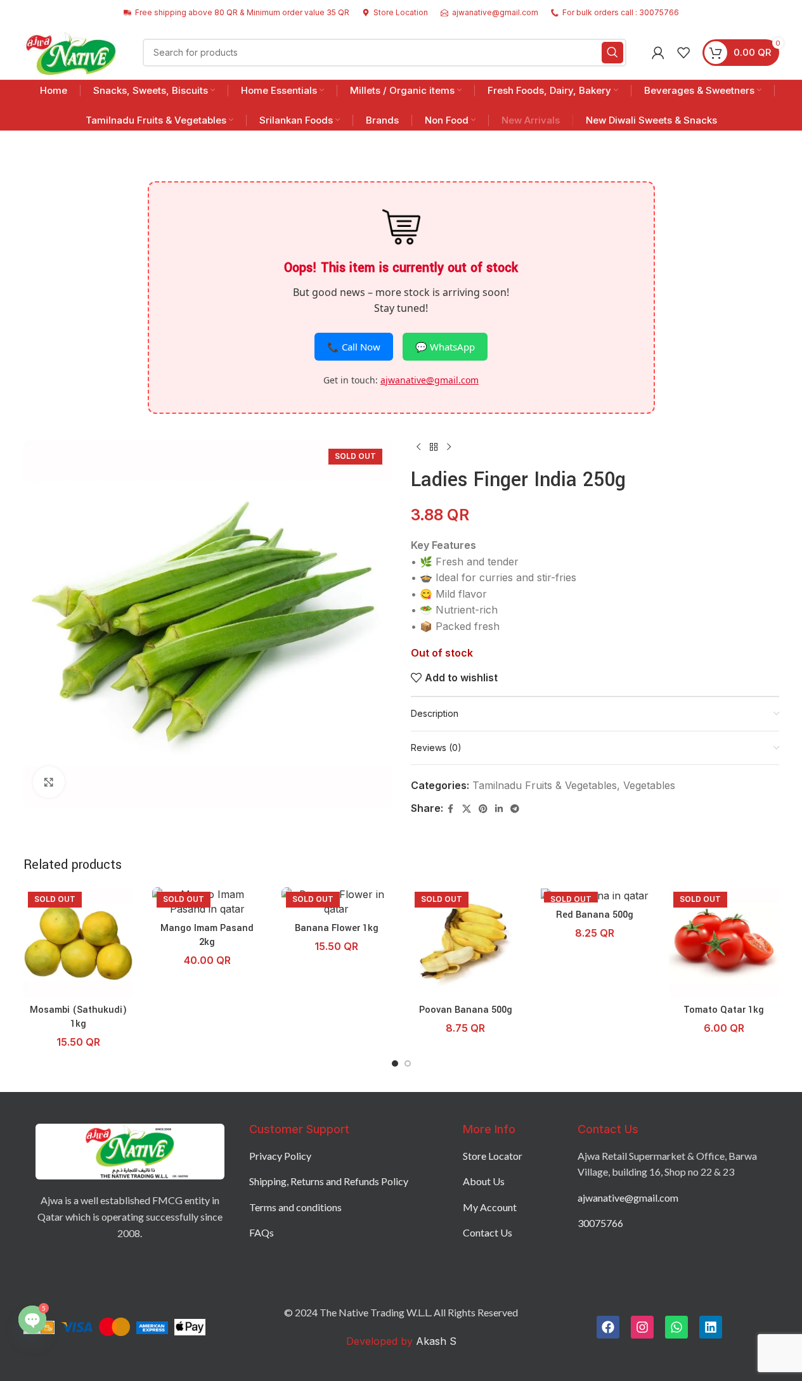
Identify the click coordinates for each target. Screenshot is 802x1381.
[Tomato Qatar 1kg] (724, 942)
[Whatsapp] (676, 1327)
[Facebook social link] (450, 809)
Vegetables (649, 785)
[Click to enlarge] (49, 782)
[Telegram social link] (515, 809)
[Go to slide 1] (395, 1063)
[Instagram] (642, 1327)
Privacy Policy (280, 1156)
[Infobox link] (395, 12)
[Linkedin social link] (499, 809)
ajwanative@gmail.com (429, 380)
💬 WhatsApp (445, 346)
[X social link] (466, 809)
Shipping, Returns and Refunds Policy (328, 1181)
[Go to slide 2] (407, 1063)
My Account (490, 1207)
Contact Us (487, 1232)
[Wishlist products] (683, 52)
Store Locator (492, 1156)
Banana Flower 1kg (336, 928)
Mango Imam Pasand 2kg (207, 935)
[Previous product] (418, 446)
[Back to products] (433, 446)
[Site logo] (70, 51)
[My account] (658, 52)
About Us (484, 1181)
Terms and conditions (295, 1207)
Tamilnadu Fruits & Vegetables (544, 785)
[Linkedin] (710, 1327)
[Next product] (448, 446)
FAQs (261, 1232)
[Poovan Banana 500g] (465, 942)
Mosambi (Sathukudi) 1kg (78, 1017)
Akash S (434, 1341)
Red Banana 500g (594, 915)
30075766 (600, 1223)
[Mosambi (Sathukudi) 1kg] (78, 942)
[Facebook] (608, 1327)
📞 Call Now (353, 346)
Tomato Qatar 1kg (723, 1010)
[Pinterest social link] (483, 809)
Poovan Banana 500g (465, 1010)
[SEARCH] (612, 52)
